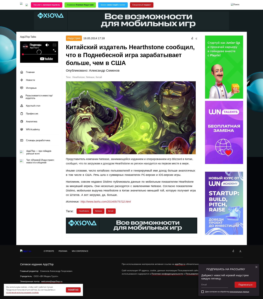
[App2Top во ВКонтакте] (233, 251)
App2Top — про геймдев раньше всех (38, 152)
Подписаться (245, 284)
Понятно (73, 290)
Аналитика (31, 121)
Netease (90, 77)
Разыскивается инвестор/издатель (39, 96)
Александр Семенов (104, 70)
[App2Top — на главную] (28, 251)
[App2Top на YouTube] (226, 251)
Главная (30, 72)
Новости (30, 80)
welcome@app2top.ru (51, 281)
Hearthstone (78, 77)
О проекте (49, 251)
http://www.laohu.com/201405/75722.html (106, 201)
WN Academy (33, 129)
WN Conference (80, 251)
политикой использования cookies (22, 292)
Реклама (63, 251)
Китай (99, 77)
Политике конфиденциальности (167, 274)
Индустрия (73, 38)
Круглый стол (33, 105)
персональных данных (239, 292)
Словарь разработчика (38, 140)
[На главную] (21, 5)
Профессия (32, 113)
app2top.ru (180, 264)
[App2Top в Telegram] (240, 251)
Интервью (31, 88)
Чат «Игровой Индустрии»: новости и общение (40, 161)
